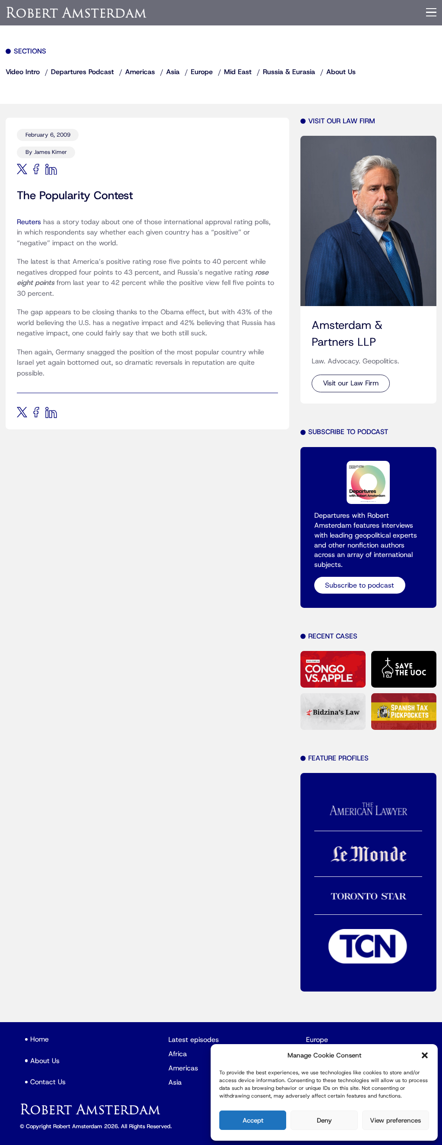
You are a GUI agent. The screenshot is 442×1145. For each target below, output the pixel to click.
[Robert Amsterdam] (77, 12)
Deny (324, 1120)
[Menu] (431, 12)
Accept (253, 1120)
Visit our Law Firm (351, 383)
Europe (202, 72)
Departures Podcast (82, 72)
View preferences (395, 1120)
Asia (173, 72)
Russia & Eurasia (289, 72)
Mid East (238, 72)
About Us (341, 72)
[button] (424, 1055)
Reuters (29, 222)
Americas (140, 72)
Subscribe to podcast (359, 585)
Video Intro (23, 72)
